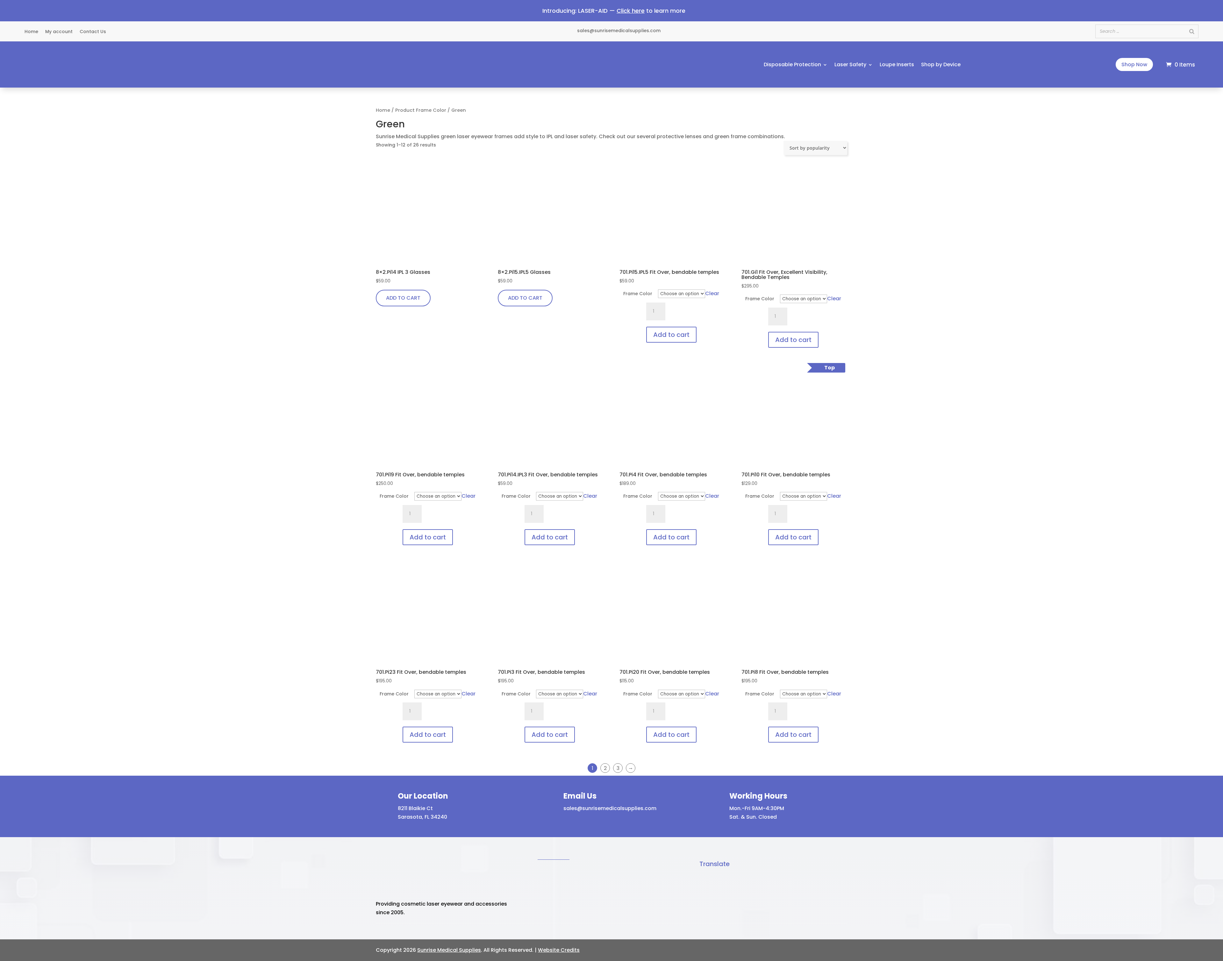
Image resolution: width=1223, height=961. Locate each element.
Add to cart (671, 334)
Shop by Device (941, 65)
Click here (631, 11)
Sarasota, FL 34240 (422, 817)
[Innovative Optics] (66, 79)
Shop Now (1134, 64)
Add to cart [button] (403, 298)
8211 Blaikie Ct (415, 808)
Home (31, 32)
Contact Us (93, 32)
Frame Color (637, 293)
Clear (712, 293)
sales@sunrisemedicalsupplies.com (609, 808)
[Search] (1191, 31)
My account (59, 32)
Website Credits (559, 950)
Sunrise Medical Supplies (449, 950)
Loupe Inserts (897, 65)
